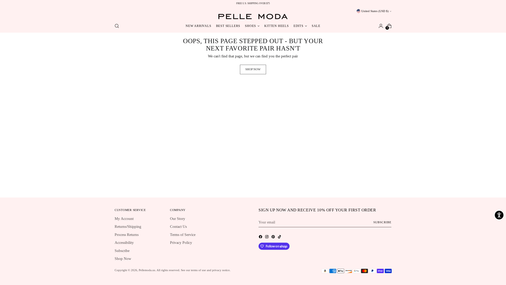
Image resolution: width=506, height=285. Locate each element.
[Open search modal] (117, 26)
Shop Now (123, 258)
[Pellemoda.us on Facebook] (261, 237)
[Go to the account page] (381, 26)
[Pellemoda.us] (253, 16)
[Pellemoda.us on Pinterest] (273, 237)
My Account (124, 219)
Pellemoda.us (147, 270)
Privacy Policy (181, 242)
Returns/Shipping (128, 226)
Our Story (177, 219)
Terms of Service (182, 235)
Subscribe (122, 251)
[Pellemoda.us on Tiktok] (280, 237)
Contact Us (178, 226)
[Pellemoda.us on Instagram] (267, 237)
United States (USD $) (375, 11)
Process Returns (127, 235)
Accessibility (124, 242)
